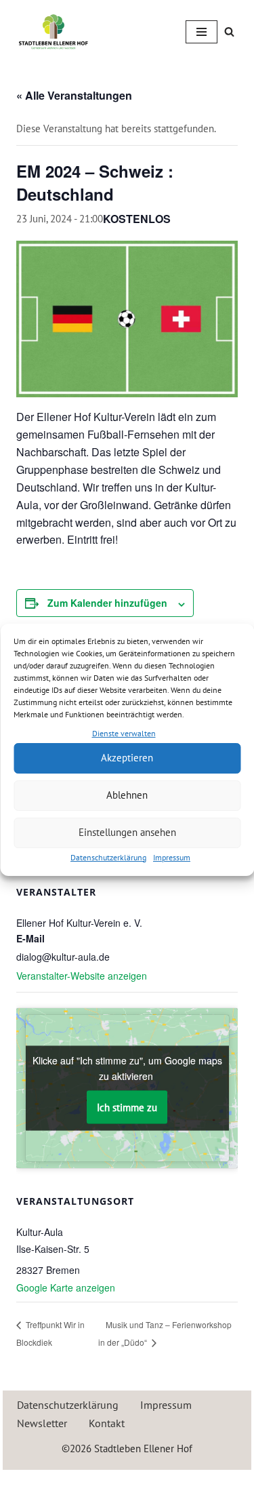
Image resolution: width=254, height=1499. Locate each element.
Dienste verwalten (124, 733)
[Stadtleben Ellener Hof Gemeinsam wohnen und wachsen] (53, 32)
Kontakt (107, 1423)
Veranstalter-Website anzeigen (81, 975)
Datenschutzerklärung (108, 857)
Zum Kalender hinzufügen (107, 602)
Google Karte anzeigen (65, 1287)
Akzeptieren (127, 757)
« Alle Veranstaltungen (74, 95)
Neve (68, 1483)
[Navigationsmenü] (201, 31)
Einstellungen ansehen (127, 832)
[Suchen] (229, 31)
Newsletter (42, 1423)
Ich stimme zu (127, 1107)
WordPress (176, 1483)
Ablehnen (127, 794)
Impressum (171, 857)
